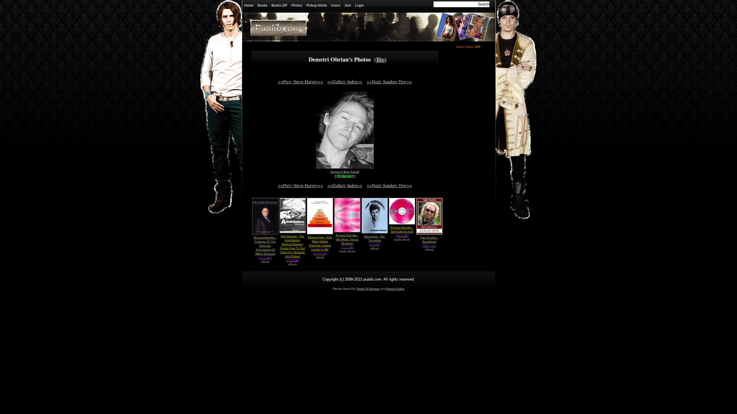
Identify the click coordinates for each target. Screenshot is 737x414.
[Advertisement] (467, 151)
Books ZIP (279, 5)
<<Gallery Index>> (344, 81)
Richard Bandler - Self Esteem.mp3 (401, 231)
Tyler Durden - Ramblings (429, 241)
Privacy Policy (395, 288)
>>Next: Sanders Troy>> (389, 81)
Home (249, 5)
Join (347, 5)
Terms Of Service (368, 288)
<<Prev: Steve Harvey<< (300, 81)
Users (335, 5)
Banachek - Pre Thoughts (374, 240)
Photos (296, 5)
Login (359, 5)
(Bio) (380, 59)
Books (262, 5)
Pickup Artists (316, 5)
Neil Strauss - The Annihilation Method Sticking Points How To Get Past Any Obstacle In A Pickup (292, 248)
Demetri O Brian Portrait (344, 171)
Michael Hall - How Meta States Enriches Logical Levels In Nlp (320, 245)
